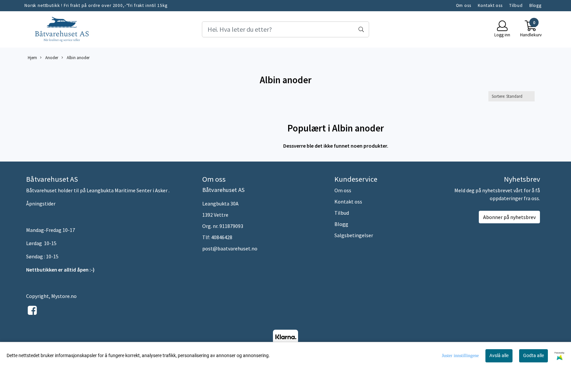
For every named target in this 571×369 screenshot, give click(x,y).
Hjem (32, 57)
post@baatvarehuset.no (229, 248)
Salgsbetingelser (353, 235)
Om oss (463, 5)
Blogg (535, 5)
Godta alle (533, 355)
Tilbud (516, 5)
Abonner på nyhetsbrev (509, 217)
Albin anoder (78, 57)
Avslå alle (499, 355)
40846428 (221, 237)
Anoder (51, 57)
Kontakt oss (490, 5)
